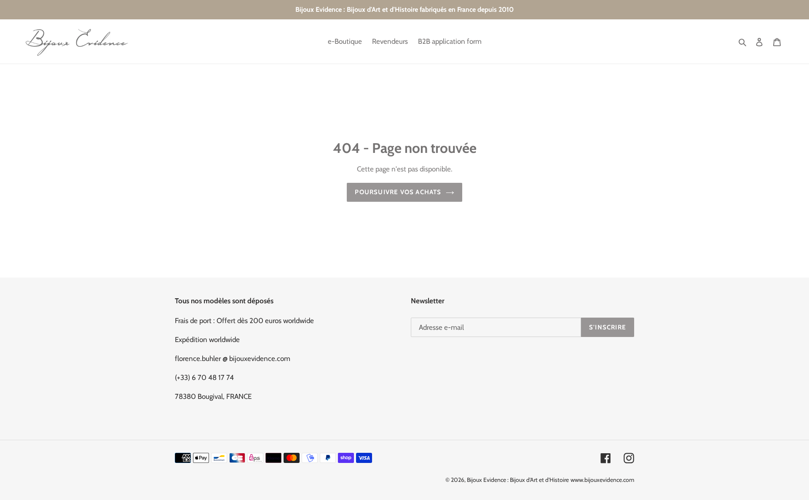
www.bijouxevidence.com (602, 480)
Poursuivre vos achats (398, 192)
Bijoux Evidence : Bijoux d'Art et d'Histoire (518, 480)
